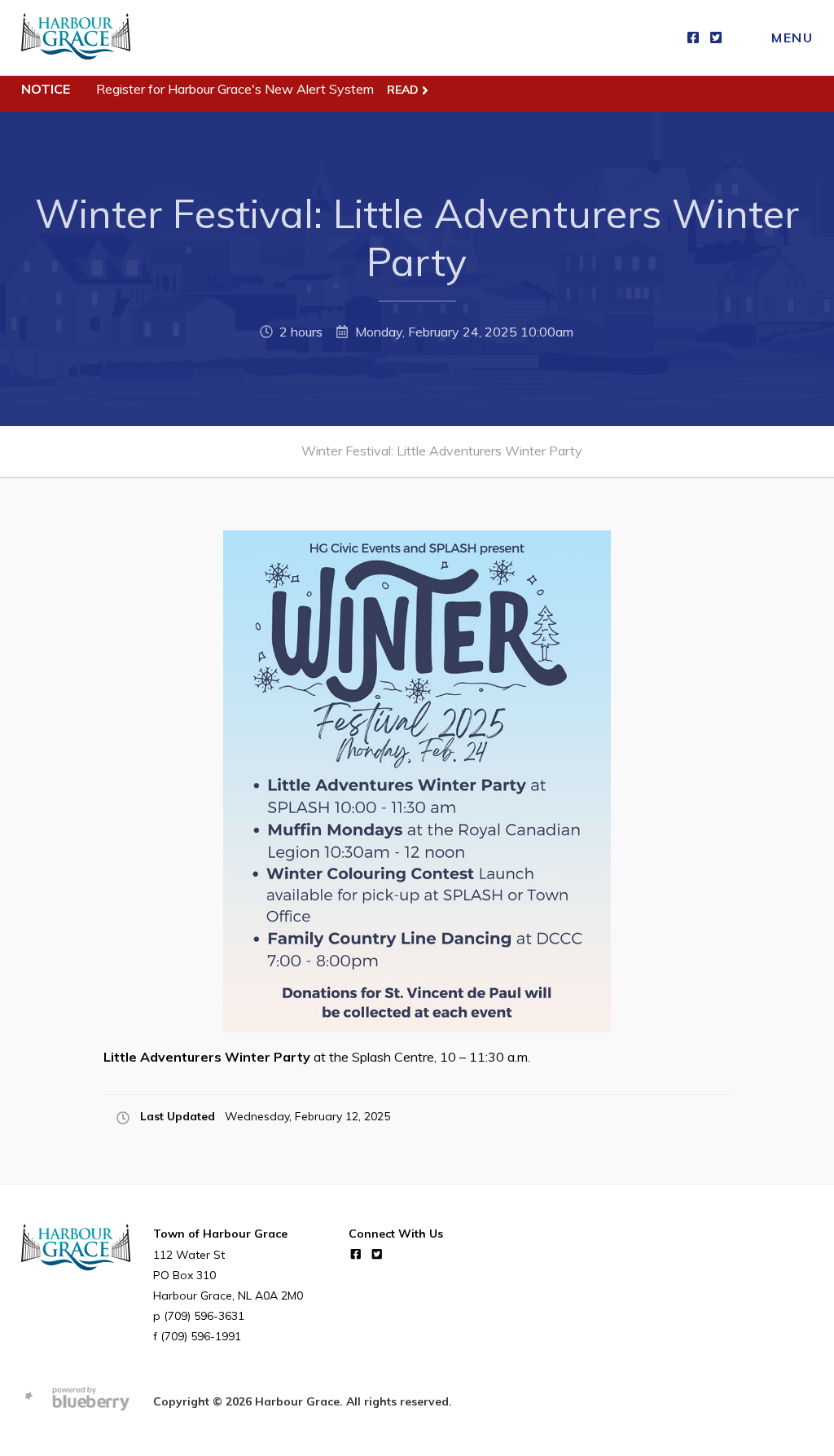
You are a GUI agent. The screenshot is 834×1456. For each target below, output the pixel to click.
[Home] (75, 38)
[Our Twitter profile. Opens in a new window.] (716, 38)
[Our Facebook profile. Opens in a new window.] (693, 38)
